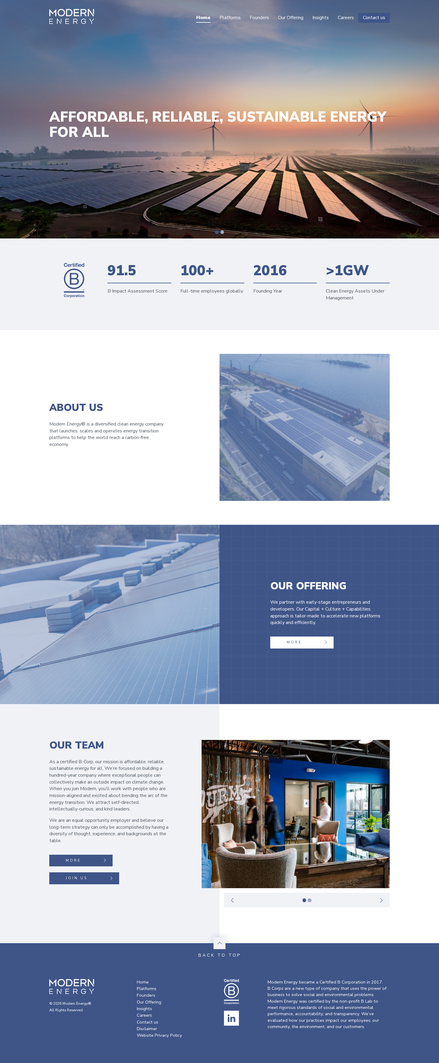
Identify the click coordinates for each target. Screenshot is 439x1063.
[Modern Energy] (71, 16)
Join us (77, 878)
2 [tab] (222, 232)
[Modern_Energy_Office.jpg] (296, 814)
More (294, 642)
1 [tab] (217, 232)
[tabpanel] (296, 814)
